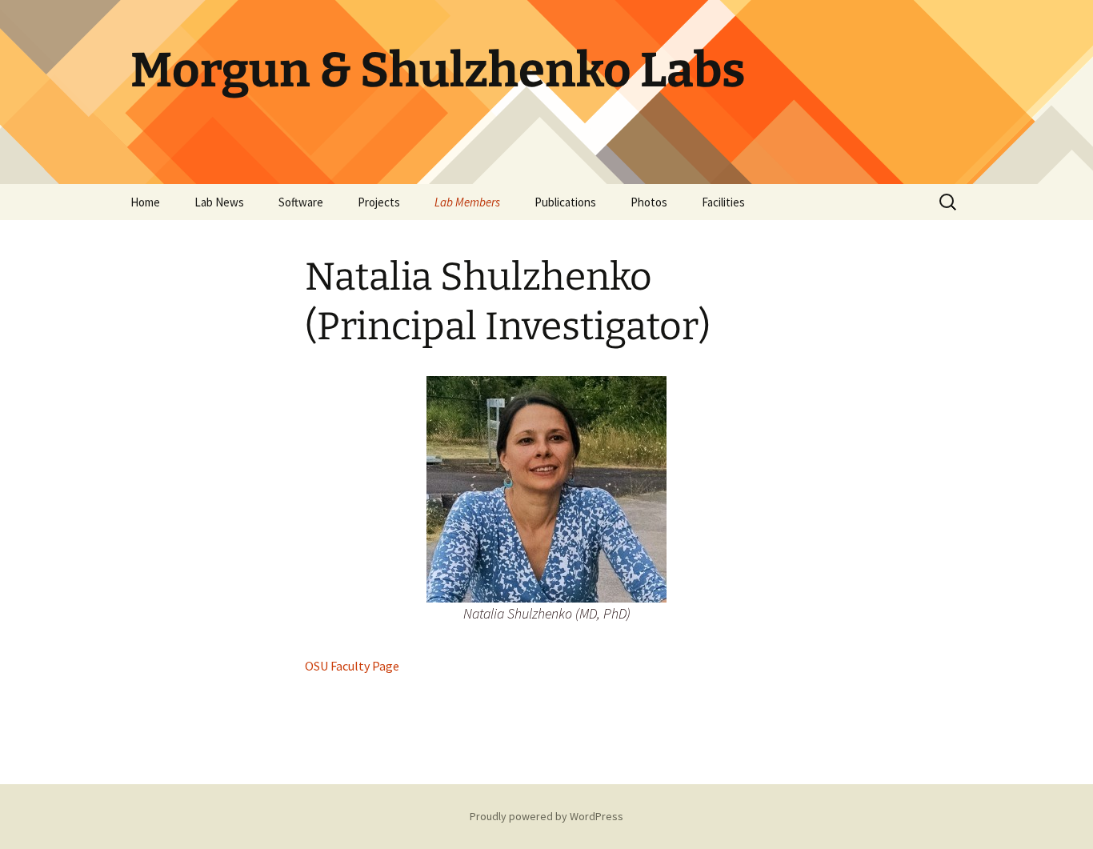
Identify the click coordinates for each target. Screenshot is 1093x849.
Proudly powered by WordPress (546, 816)
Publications (565, 202)
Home (145, 202)
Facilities (723, 202)
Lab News (219, 202)
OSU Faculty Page (352, 666)
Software (300, 202)
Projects (379, 202)
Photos (649, 202)
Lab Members (467, 202)
